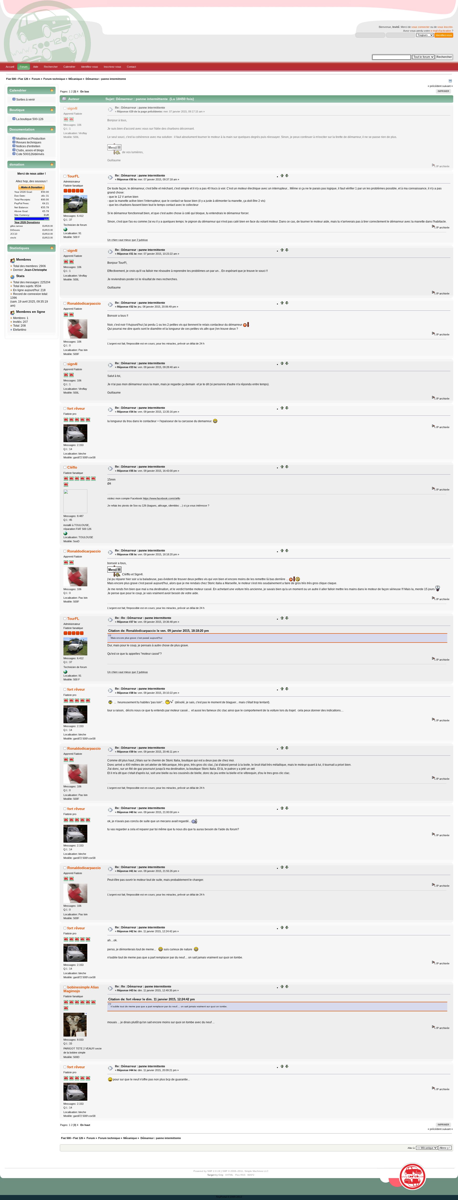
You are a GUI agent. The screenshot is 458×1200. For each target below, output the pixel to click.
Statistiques (19, 248)
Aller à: (411, 1148)
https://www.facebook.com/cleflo (161, 498)
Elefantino (19, 329)
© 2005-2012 (235, 1196)
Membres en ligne (30, 312)
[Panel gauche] (450, 81)
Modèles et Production (30, 138)
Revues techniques (28, 142)
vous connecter (420, 26)
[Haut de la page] (282, 176)
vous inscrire (445, 26)
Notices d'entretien (28, 146)
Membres (23, 259)
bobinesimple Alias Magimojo (81, 989)
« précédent (435, 86)
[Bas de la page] (287, 176)
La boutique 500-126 (29, 119)
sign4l (72, 108)
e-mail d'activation (441, 30)
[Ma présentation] (65, 230)
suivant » (447, 86)
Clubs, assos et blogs (30, 150)
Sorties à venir (25, 99)
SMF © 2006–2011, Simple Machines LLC (245, 1171)
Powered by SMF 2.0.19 (206, 1171)
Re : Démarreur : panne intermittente (140, 107)
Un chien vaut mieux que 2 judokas (127, 239)
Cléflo (72, 467)
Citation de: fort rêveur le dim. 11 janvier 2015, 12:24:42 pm (151, 999)
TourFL (73, 176)
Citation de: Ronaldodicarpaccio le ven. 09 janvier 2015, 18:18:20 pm (158, 631)
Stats (20, 276)
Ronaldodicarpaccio (84, 303)
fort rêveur (76, 408)
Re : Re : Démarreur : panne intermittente (143, 618)
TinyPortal (221, 1196)
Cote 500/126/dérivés (30, 154)
